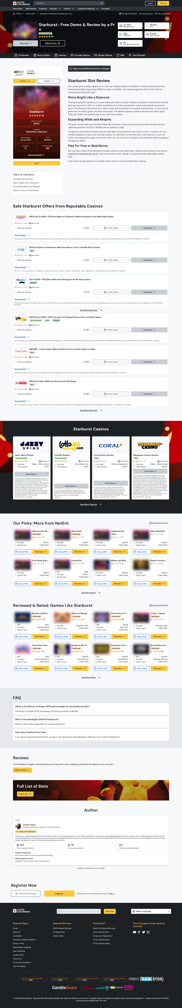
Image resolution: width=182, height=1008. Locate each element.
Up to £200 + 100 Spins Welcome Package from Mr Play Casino (59, 279)
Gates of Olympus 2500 (79, 613)
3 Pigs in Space (157, 613)
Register (59, 893)
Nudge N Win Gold (79, 645)
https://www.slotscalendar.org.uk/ (83, 154)
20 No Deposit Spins (101, 943)
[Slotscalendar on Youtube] (135, 932)
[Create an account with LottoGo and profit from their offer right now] (147, 340)
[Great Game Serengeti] (141, 649)
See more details (35, 155)
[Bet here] (20, 497)
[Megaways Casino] (150, 445)
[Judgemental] (102, 535)
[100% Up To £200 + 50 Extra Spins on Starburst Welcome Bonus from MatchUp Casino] (21, 217)
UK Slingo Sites (59, 932)
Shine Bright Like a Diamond (26, 182)
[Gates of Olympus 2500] (62, 617)
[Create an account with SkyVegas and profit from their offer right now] (118, 405)
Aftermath (76, 531)
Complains (17, 936)
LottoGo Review (62, 455)
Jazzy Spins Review (24, 455)
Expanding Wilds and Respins (26, 186)
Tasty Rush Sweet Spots (40, 645)
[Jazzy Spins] (32, 445)
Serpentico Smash (119, 645)
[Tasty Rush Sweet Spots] (23, 649)
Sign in (111, 894)
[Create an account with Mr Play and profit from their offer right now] (157, 303)
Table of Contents (23, 175)
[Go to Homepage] (21, 3)
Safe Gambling (19, 951)
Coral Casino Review (104, 455)
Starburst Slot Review (23, 179)
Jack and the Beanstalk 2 (40, 531)
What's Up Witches (119, 560)
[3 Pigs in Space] (141, 617)
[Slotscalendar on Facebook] (140, 932)
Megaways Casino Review (145, 455)
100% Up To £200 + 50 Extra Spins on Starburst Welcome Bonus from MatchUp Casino (71, 216)
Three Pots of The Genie (119, 613)
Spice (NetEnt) (157, 531)
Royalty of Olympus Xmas (40, 613)
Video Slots (42, 131)
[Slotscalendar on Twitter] (144, 932)
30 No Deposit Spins (101, 940)
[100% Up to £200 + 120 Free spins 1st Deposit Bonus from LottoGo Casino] (21, 319)
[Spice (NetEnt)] (141, 535)
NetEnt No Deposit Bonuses (104, 928)
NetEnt (37, 123)
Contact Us (17, 959)
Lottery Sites (58, 936)
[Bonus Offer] (23, 551)
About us (16, 932)
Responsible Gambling (22, 947)
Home (15, 928)
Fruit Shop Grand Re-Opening (40, 560)
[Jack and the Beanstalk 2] (23, 535)
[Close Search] (102, 3)
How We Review (19, 966)
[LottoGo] (71, 445)
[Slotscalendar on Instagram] (149, 932)
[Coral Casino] (111, 445)
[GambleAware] (147, 239)
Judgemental (117, 531)
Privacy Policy (18, 943)
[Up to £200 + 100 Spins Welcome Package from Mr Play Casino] (21, 281)
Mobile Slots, (31, 131)
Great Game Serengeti (158, 645)
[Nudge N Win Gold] (62, 649)
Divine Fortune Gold (158, 560)
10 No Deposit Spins (101, 932)
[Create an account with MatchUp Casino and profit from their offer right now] (136, 239)
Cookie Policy (18, 955)
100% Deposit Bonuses (62, 928)
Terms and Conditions (22, 962)
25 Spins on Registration (103, 936)
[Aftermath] (62, 535)
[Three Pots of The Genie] (102, 617)
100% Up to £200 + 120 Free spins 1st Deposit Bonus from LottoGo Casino (65, 317)
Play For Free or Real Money (26, 190)
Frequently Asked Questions (24, 940)
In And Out (76, 560)
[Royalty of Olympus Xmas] (23, 617)
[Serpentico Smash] (102, 649)
